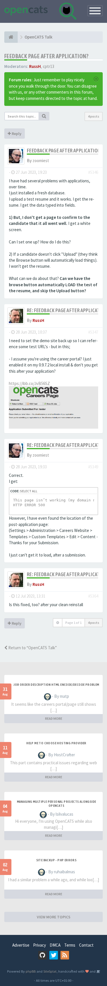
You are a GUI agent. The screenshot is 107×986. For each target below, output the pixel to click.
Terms (69, 945)
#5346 (93, 172)
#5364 (93, 596)
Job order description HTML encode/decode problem (56, 685)
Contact (86, 945)
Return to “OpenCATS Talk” (32, 647)
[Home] (11, 37)
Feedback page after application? (46, 56)
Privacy (39, 945)
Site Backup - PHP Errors (56, 860)
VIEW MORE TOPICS (53, 917)
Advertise (20, 945)
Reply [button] (16, 133)
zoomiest (41, 160)
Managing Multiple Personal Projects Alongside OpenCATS (56, 804)
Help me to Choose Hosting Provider (56, 743)
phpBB (31, 971)
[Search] (44, 116)
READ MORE (53, 718)
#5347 (93, 332)
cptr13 (48, 66)
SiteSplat (49, 971)
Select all (28, 491)
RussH (35, 66)
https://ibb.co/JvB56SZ (29, 383)
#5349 (93, 466)
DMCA (55, 945)
